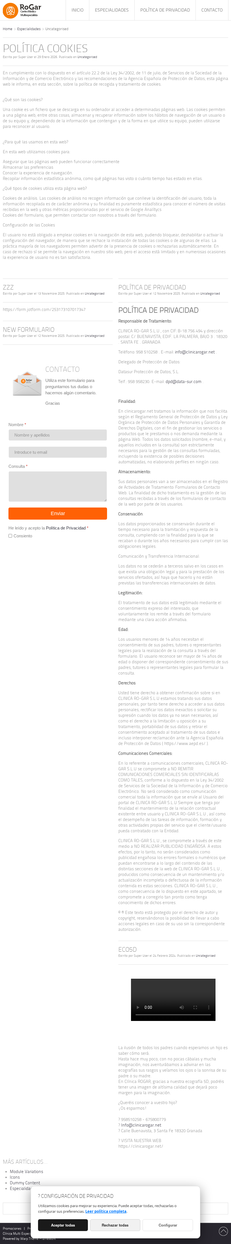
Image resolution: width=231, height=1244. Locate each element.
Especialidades (29, 29)
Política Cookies (45, 48)
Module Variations (26, 1171)
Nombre (17, 424)
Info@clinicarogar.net (141, 1125)
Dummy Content (25, 1182)
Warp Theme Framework (38, 1239)
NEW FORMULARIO (28, 329)
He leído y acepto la (48, 528)
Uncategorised (87, 57)
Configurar (168, 1225)
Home (7, 29)
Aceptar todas (63, 1225)
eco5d (127, 949)
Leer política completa (105, 1211)
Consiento (23, 535)
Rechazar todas (115, 1225)
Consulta (18, 466)
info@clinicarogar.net (195, 352)
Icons (15, 1177)
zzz (8, 287)
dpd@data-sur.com (183, 381)
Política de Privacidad (66, 528)
